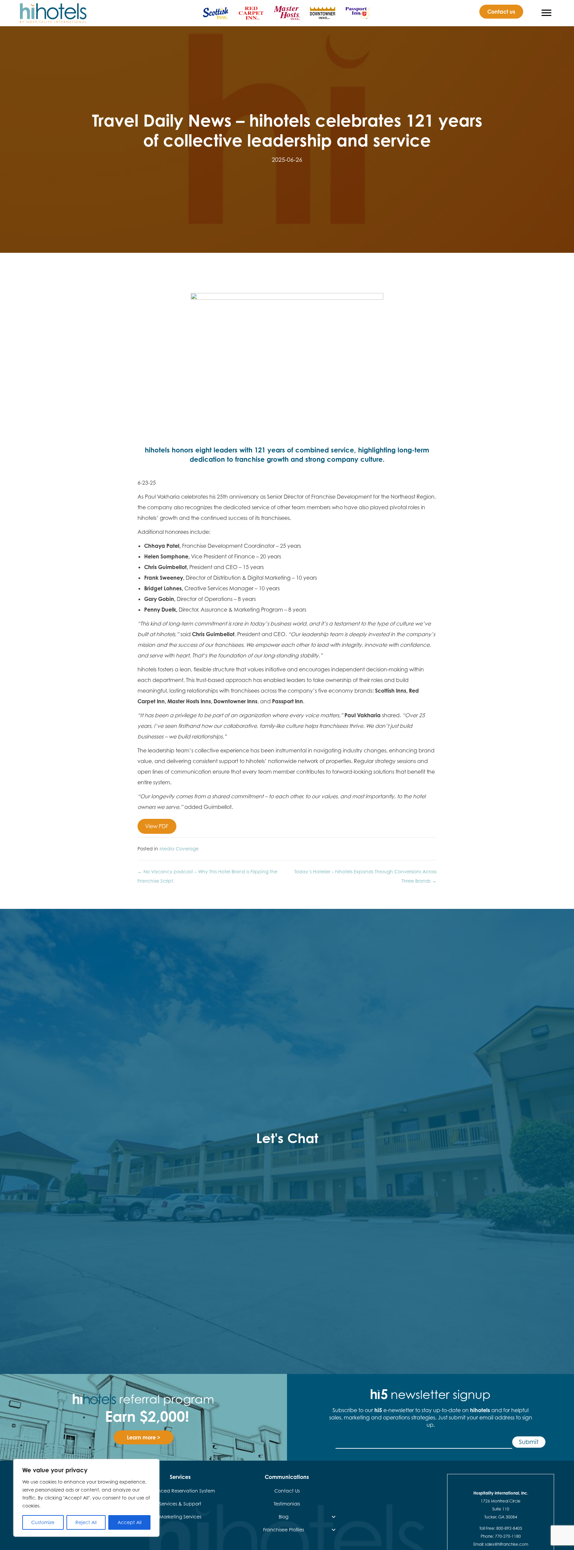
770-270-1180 (508, 1536)
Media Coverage (179, 848)
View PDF (156, 826)
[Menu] (546, 13)
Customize (42, 1522)
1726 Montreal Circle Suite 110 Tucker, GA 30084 (501, 1509)
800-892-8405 (509, 1528)
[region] (86, 1498)
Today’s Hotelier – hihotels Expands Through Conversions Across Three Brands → (365, 876)
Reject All (86, 1522)
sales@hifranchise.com (506, 1544)
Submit (528, 1441)
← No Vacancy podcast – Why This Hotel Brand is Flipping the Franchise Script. (207, 876)
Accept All (130, 1522)
